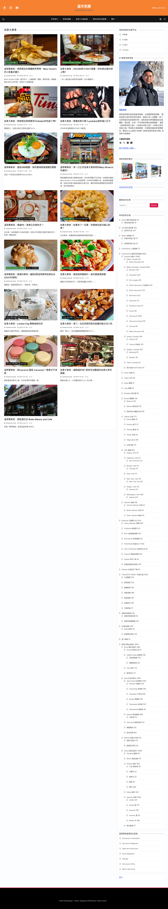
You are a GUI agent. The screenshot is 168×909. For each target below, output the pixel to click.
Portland (132, 489)
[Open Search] (165, 19)
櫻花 (130, 787)
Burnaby (29, 161)
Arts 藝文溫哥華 (127, 228)
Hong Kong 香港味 (136, 689)
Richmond (133, 295)
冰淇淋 (131, 717)
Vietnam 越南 (129, 502)
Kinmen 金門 (131, 424)
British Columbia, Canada (71, 62)
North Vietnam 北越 (134, 510)
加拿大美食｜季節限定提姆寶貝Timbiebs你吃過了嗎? (30, 121)
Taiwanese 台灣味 (135, 704)
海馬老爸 (122, 110)
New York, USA (132, 479)
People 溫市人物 (130, 559)
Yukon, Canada (132, 362)
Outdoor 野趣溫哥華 (131, 554)
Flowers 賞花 (131, 764)
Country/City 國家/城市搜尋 (132, 254)
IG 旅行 (125, 45)
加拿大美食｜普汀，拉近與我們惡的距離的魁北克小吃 (86, 323)
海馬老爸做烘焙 (129, 616)
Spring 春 (23, 363)
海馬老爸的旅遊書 (99, 19)
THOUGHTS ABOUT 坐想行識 (133, 575)
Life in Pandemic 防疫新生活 (134, 549)
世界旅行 (54, 19)
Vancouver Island (135, 321)
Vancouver (23, 317)
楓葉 (130, 782)
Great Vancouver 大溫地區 (139, 285)
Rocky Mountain (135, 262)
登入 (121, 877)
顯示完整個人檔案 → (127, 148)
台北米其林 (128, 629)
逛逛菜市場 (22, 62)
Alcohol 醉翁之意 (133, 650)
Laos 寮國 (127, 388)
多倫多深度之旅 (129, 238)
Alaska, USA (131, 453)
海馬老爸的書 (129, 223)
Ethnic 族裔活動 (132, 759)
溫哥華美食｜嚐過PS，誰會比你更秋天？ (24, 225)
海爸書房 (127, 598)
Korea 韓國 (128, 383)
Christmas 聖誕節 (130, 528)
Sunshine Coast (135, 306)
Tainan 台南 (131, 435)
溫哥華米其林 (129, 634)
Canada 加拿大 (12, 62)
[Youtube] (17, 8)
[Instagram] (11, 8)
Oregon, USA (131, 487)
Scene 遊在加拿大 (130, 751)
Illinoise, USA (131, 466)
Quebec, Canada (133, 349)
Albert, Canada (132, 259)
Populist (125, 859)
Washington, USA (133, 494)
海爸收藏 (127, 593)
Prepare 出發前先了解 (130, 569)
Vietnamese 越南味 (136, 709)
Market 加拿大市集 (131, 738)
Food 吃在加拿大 (68, 317)
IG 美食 (125, 40)
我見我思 (127, 582)
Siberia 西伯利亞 (133, 406)
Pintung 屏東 (131, 430)
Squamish (132, 301)
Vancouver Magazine (130, 843)
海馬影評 (127, 603)
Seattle (131, 497)
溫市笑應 (84, 6)
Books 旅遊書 (126, 236)
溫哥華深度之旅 (129, 243)
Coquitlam (133, 275)
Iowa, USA (131, 474)
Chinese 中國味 (134, 684)
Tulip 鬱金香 (133, 766)
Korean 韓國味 (134, 699)
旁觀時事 (127, 588)
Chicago (132, 468)
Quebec (132, 357)
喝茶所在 (130, 673)
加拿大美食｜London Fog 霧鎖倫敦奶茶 (23, 323)
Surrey (131, 311)
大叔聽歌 (127, 577)
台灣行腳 (130, 445)
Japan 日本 (128, 378)
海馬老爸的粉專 (126, 187)
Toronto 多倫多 (134, 344)
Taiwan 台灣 (128, 417)
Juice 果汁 (130, 668)
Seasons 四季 (132, 797)
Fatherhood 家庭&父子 (132, 544)
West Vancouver (135, 331)
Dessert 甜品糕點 (68, 115)
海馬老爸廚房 (126, 613)
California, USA (132, 458)
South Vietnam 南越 (134, 515)
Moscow (130, 401)
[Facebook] (4, 8)
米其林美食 (126, 626)
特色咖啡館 (133, 658)
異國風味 (130, 727)
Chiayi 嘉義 (131, 419)
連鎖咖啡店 (133, 663)
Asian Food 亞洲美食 (134, 681)
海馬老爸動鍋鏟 (129, 621)
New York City (134, 481)
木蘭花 (131, 772)
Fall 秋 (131, 800)
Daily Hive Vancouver (130, 848)
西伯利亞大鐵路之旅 (134, 411)
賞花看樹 (130, 826)
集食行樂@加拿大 (128, 644)
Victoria (132, 326)
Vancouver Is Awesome (131, 838)
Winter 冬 (132, 820)
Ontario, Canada (82, 115)
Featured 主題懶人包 (129, 520)
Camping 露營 (132, 753)
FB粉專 (124, 34)
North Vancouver (135, 290)
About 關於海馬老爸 (129, 220)
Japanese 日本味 (135, 694)
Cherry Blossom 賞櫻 (131, 523)
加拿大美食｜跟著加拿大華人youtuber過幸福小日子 (85, 121)
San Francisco (134, 461)
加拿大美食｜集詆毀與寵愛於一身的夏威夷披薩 (83, 274)
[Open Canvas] (3, 19)
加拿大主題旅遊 (82, 19)
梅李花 (131, 777)
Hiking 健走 (131, 792)
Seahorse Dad (11, 76)
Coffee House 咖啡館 (134, 655)
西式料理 (130, 733)
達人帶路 (125, 639)
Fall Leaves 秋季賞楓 (27, 218)
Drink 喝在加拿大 (12, 317)
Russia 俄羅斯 (129, 398)
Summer (132, 810)
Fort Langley (133, 280)
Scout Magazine (128, 854)
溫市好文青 (128, 230)
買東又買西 (131, 740)
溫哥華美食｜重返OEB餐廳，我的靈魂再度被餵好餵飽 (30, 167)
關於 (113, 19)
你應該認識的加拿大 (131, 564)
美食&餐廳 (67, 19)
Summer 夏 (133, 815)
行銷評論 (127, 608)
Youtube (125, 50)
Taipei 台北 (131, 440)
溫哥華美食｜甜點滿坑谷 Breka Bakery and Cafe (28, 419)
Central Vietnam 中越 (134, 505)
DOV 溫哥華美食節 (131, 533)
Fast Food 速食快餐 (25, 115)
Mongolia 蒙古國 (130, 393)
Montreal (79, 317)
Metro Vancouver (128, 869)
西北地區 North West (134, 368)
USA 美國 (127, 450)
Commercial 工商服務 (129, 249)
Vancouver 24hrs (128, 864)
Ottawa (132, 339)
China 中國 (128, 373)
